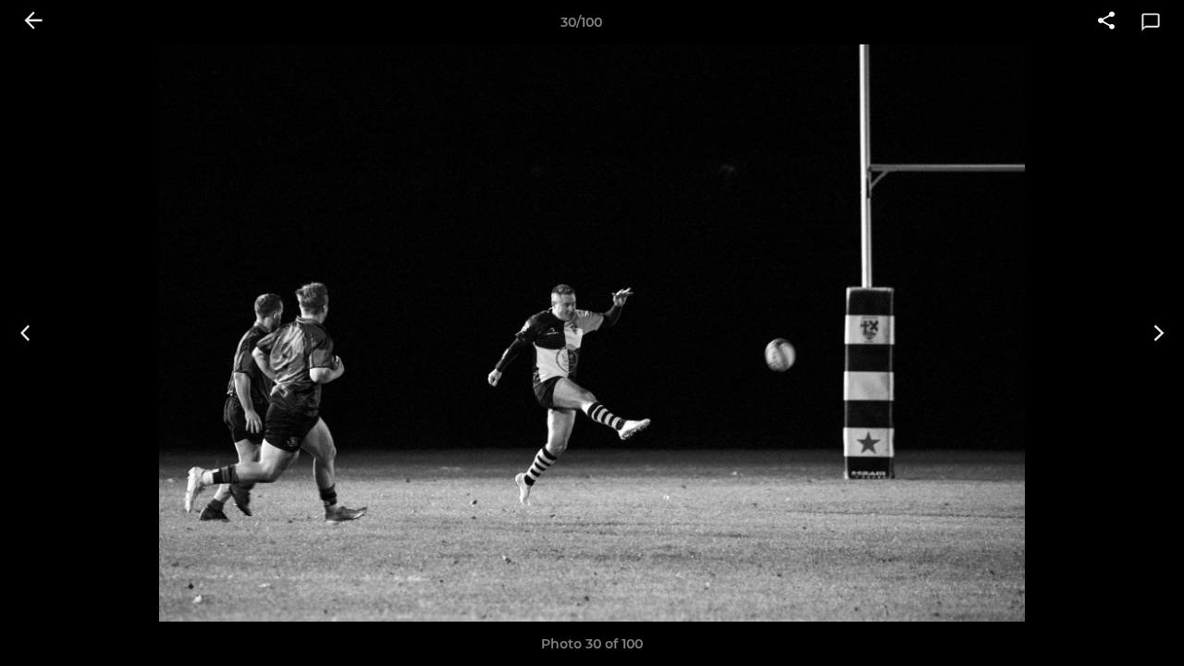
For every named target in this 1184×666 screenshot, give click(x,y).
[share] (1106, 22)
